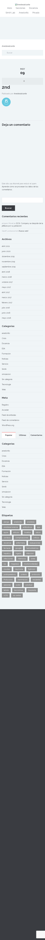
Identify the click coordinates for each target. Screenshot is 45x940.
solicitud (28, 585)
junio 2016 (6, 313)
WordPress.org (8, 425)
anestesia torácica (11, 527)
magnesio (15, 564)
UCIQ (6, 595)
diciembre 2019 (8, 256)
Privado (35, 12)
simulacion (6, 374)
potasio (24, 574)
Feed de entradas (9, 415)
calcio (38, 532)
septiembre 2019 (9, 267)
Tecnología (6, 384)
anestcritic (6, 333)
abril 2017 (6, 292)
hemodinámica (32, 548)
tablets (6, 590)
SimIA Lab (10, 12)
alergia (6, 522)
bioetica (27, 532)
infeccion (30, 553)
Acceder (5, 410)
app (38, 527)
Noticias (5, 359)
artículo (16, 532)
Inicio (9, 8)
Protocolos (8, 580)
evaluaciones (35, 543)
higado (18, 553)
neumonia (19, 569)
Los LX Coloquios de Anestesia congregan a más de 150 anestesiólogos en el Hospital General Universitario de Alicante (22, 796)
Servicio (5, 364)
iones (33, 559)
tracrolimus (18, 590)
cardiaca (7, 538)
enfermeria (20, 543)
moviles (7, 569)
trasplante (32, 590)
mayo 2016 (6, 318)
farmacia (7, 548)
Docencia (33, 8)
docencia (7, 543)
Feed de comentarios (10, 420)
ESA (3, 349)
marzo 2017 (6, 297)
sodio (18, 585)
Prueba (5, 778)
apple (6, 532)
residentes (36, 580)
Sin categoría (7, 379)
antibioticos (27, 527)
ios (5, 564)
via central (17, 595)
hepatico (7, 553)
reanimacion (23, 580)
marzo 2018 (7, 277)
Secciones (20, 8)
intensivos (22, 559)
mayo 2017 (6, 287)
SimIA (4, 369)
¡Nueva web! (23, 231)
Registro (5, 405)
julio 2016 (6, 308)
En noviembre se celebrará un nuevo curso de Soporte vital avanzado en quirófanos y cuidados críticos (21, 816)
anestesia (30, 522)
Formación (6, 354)
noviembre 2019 (8, 262)
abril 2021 (6, 246)
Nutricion (31, 569)
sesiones (7, 585)
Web (4, 390)
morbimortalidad (31, 564)
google (18, 548)
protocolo (36, 574)
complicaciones (21, 538)
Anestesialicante (8, 46)
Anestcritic (24, 12)
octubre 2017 (7, 282)
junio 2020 (6, 251)
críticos (36, 538)
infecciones (8, 559)
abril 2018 (6, 272)
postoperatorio (10, 574)
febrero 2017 (7, 303)
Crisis (4, 338)
